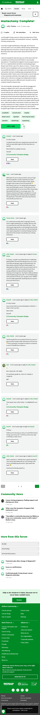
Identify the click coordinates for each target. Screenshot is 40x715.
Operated (16, 116)
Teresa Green (10, 218)
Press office (25, 643)
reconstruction (16, 112)
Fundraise (5, 641)
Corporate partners (27, 639)
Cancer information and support (9, 627)
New (35, 14)
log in (24, 127)
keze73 (8, 426)
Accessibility (23, 700)
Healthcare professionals (10, 654)
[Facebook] (13, 690)
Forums (16, 8)
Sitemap (23, 617)
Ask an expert (6, 617)
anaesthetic (5, 112)
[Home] (20, 2)
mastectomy (25, 120)
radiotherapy (15, 120)
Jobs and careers (26, 630)
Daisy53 (9, 136)
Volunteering (6, 651)
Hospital (26, 112)
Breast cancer (6, 116)
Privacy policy (4, 700)
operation (5, 120)
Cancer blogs (6, 614)
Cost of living (6, 631)
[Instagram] (26, 690)
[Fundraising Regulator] (23, 684)
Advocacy (5, 647)
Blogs (23, 8)
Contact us (24, 627)
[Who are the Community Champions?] (17, 154)
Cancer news (25, 610)
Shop (3, 657)
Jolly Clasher (11, 26)
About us (5, 660)
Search (9, 8)
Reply (12, 159)
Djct (7, 365)
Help (22, 614)
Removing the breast (28, 116)
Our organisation (26, 636)
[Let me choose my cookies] (3, 711)
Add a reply (11, 126)
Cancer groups (6, 610)
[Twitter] (17, 690)
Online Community (9, 606)
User (38, 2)
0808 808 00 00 (20, 677)
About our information (25, 698)
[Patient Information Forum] (34, 684)
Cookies (22, 696)
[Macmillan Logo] (9, 684)
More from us (7, 622)
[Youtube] (22, 690)
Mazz (8, 174)
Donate (19, 600)
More (6, 2)
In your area (5, 638)
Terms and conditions (6, 698)
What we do (25, 633)
